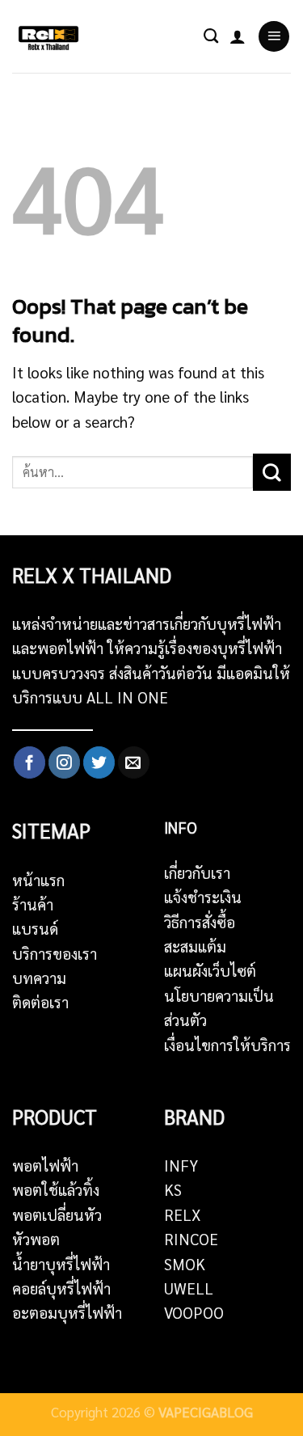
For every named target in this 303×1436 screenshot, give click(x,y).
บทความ (39, 977)
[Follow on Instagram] (64, 762)
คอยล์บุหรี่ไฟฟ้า (61, 1288)
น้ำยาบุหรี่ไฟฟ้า (61, 1263)
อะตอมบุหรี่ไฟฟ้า (67, 1312)
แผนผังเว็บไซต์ (210, 970)
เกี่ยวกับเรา (197, 872)
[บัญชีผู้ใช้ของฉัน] (237, 36)
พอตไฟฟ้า (45, 1165)
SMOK (184, 1263)
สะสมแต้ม (195, 946)
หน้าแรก (38, 879)
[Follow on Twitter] (99, 762)
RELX (182, 1214)
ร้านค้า (32, 904)
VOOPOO (194, 1312)
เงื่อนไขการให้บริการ (227, 1044)
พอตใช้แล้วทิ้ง (55, 1189)
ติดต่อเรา (40, 1002)
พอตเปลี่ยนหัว (57, 1214)
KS (173, 1189)
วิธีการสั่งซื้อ (199, 921)
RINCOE (191, 1238)
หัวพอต (36, 1238)
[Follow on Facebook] (29, 762)
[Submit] (272, 472)
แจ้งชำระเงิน (203, 896)
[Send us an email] (133, 762)
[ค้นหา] (211, 36)
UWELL (188, 1288)
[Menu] (274, 36)
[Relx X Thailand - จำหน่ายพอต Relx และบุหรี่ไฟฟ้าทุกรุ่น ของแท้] (52, 36)
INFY (181, 1165)
